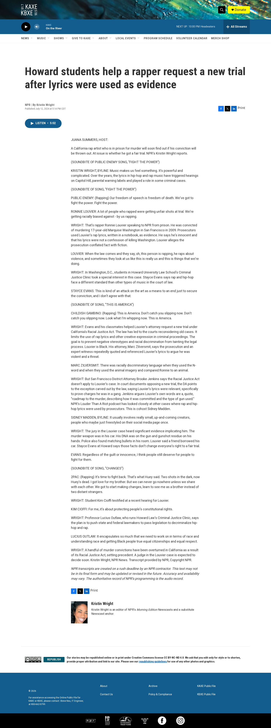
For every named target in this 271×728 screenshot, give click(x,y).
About (103, 38)
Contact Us (106, 694)
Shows (59, 38)
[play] (26, 27)
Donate (240, 10)
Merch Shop (220, 38)
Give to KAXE (81, 38)
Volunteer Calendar (191, 38)
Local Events (126, 38)
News (25, 38)
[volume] (37, 27)
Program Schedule (158, 38)
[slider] (42, 27)
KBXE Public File (206, 694)
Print (241, 108)
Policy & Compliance (160, 694)
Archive (153, 686)
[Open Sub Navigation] (31, 38)
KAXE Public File (206, 686)
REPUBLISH (54, 659)
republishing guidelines (153, 661)
